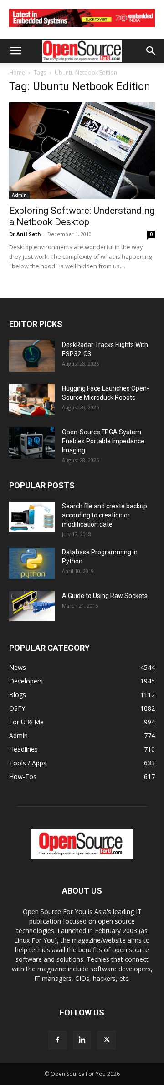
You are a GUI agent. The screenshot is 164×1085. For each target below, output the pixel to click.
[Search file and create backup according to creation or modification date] (32, 517)
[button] (15, 51)
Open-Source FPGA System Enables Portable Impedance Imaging (103, 441)
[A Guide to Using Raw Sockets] (32, 606)
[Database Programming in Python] (32, 563)
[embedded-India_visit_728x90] (82, 29)
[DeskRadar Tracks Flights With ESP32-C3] (32, 356)
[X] (106, 1040)
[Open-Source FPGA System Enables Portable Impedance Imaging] (32, 443)
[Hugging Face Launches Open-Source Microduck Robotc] (32, 399)
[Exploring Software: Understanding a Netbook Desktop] (82, 150)
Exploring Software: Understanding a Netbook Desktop (81, 216)
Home (17, 72)
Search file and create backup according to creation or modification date (104, 515)
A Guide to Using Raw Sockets (105, 595)
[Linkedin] (82, 1040)
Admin (19, 195)
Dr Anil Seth (25, 234)
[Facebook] (57, 1040)
